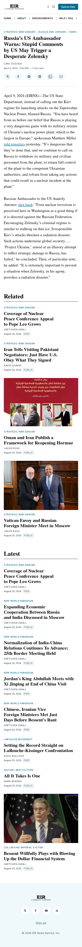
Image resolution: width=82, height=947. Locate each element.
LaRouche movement (18, 739)
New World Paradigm (18, 600)
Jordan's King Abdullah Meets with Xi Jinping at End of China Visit (39, 681)
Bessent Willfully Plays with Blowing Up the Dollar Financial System (39, 856)
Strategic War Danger (19, 31)
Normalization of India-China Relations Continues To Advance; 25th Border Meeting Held (36, 647)
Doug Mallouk (14, 755)
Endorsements (42, 18)
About (21, 18)
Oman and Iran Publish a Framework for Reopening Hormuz (38, 440)
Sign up (41, 922)
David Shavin (12, 365)
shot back (25, 204)
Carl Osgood (13, 63)
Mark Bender (13, 781)
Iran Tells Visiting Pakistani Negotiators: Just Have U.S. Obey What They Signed (31, 354)
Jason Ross (12, 448)
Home (7, 18)
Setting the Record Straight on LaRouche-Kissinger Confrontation (38, 748)
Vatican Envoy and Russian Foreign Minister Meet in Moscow (37, 523)
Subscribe (68, 6)
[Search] (53, 6)
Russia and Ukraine (52, 31)
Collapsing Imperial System (23, 847)
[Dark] (49, 7)
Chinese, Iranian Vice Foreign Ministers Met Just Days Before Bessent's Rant (30, 714)
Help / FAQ (66, 18)
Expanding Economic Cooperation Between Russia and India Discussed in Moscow (34, 611)
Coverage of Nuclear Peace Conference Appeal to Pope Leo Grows (29, 318)
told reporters (14, 144)
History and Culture (18, 769)
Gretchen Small (15, 329)
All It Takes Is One (22, 775)
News (73, 31)
